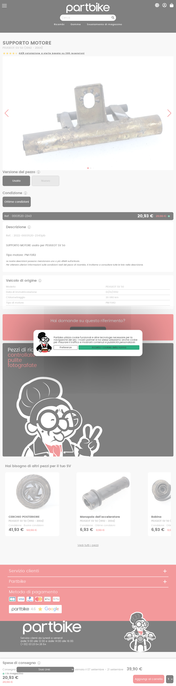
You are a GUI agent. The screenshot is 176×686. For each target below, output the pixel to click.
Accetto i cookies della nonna (109, 347)
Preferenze (66, 347)
